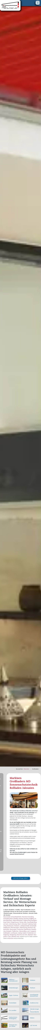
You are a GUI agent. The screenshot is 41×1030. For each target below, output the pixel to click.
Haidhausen (6, 927)
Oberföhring (27, 929)
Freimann (16, 926)
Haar (9, 936)
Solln (25, 922)
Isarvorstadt (33, 926)
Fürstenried (20, 929)
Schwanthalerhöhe (16, 917)
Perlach (8, 922)
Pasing (21, 922)
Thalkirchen (15, 931)
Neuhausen (10, 926)
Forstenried (30, 933)
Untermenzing (13, 924)
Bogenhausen (15, 922)
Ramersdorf (13, 929)
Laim (28, 931)
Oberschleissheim (18, 920)
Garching (26, 918)
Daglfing (31, 918)
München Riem (15, 927)
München (11, 938)
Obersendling (22, 931)
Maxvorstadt (6, 917)
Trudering (30, 924)
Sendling (15, 918)
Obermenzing (23, 927)
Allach (19, 924)
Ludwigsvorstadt (24, 926)
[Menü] (37, 2)
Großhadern (6, 933)
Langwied (33, 931)
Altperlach (30, 934)
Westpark (8, 931)
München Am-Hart (22, 934)
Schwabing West (8, 918)
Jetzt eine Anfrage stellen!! (20, 878)
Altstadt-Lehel (15, 936)
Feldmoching (27, 920)
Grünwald (24, 924)
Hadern (24, 933)
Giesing (21, 918)
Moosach (30, 927)
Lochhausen (14, 933)
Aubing (20, 933)
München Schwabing (28, 917)
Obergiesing (12, 934)
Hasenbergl (30, 922)
